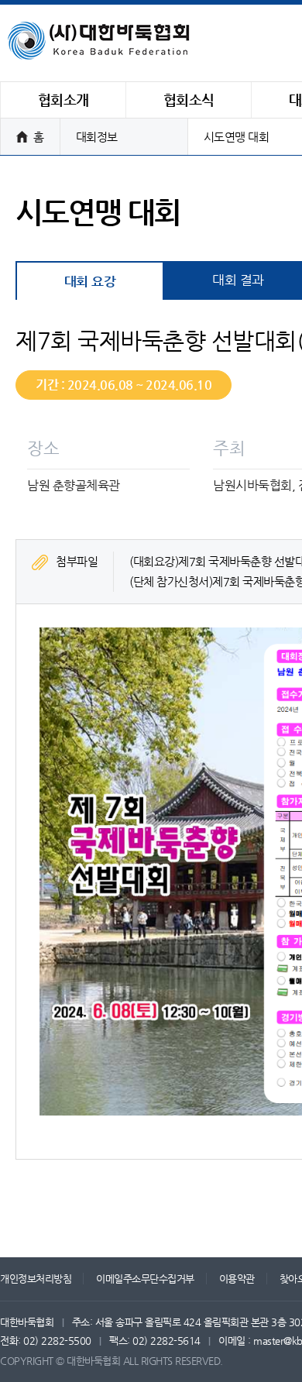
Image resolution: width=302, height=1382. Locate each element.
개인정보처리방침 (35, 1278)
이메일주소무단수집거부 (145, 1278)
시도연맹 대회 (236, 136)
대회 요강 (90, 281)
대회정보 (97, 136)
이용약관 (237, 1278)
